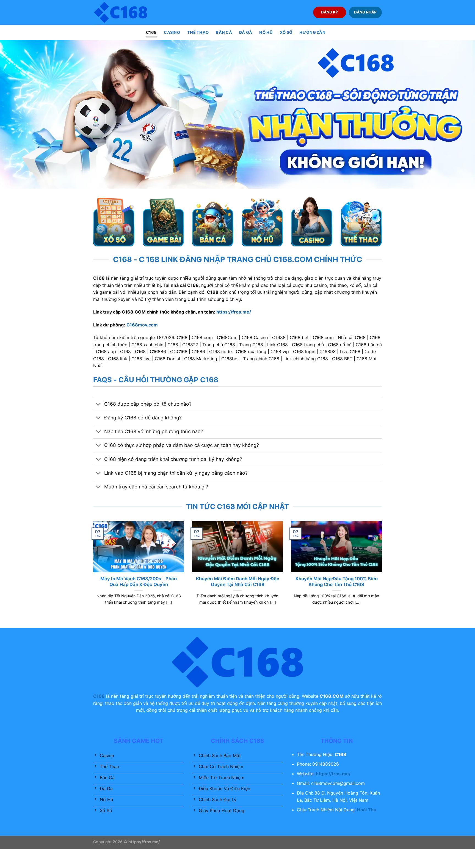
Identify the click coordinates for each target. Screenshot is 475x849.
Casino (172, 32)
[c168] (120, 12)
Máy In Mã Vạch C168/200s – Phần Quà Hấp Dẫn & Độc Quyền (138, 581)
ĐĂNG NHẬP (365, 12)
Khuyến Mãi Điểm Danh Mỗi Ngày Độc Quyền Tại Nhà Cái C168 (237, 581)
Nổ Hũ (265, 32)
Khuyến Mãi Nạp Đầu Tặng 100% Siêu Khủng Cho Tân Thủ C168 (337, 581)
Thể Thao (198, 32)
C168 (151, 32)
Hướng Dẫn (312, 32)
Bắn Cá (224, 32)
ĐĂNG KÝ (329, 12)
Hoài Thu (366, 809)
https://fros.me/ (233, 312)
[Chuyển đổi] (98, 404)
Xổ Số (286, 32)
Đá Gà (245, 32)
